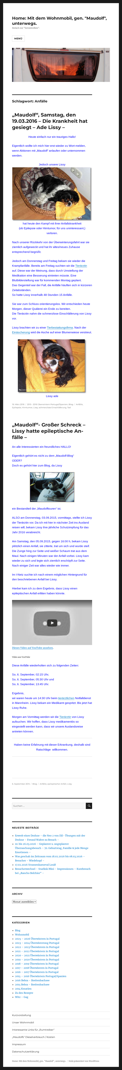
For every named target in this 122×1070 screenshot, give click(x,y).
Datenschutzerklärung (25, 1051)
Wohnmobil (22, 934)
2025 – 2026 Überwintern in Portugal (37, 938)
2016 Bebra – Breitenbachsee (32, 980)
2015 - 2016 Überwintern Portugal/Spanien (47, 404)
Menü (18, 38)
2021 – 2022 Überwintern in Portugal (37, 951)
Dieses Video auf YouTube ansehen (32, 647)
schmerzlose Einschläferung (52, 407)
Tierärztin (81, 265)
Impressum (19, 1044)
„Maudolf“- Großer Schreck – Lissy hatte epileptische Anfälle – (48, 431)
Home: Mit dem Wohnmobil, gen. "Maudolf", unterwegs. (39, 1061)
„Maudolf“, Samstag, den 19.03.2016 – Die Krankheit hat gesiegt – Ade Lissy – (49, 121)
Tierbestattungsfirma (60, 327)
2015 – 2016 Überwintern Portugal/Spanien (40, 976)
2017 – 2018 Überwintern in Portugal (36, 967)
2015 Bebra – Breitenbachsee (32, 984)
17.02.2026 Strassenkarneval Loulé (35, 864)
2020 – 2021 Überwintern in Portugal (37, 955)
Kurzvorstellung (21, 1015)
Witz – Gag (21, 997)
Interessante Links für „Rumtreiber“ (33, 1029)
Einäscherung (21, 332)
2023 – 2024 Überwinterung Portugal (37, 942)
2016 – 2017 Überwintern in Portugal (36, 972)
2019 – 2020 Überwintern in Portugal (37, 959)
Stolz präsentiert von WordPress (84, 1061)
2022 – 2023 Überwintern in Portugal (37, 947)
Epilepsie (16, 407)
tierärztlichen (66, 698)
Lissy (35, 407)
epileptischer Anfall (56, 784)
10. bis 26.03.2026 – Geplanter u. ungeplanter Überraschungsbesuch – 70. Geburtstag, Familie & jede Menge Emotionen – (51, 848)
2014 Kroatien (23, 988)
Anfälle (79, 404)
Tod (69, 407)
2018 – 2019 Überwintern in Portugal (37, 963)
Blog (71, 404)
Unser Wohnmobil (23, 1022)
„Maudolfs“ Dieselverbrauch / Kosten (33, 1037)
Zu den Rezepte (24, 992)
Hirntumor (27, 407)
